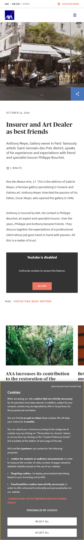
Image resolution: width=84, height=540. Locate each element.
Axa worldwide (70, 3)
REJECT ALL (42, 521)
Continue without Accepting (66, 386)
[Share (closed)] (77, 94)
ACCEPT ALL (42, 532)
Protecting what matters (32, 301)
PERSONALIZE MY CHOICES (42, 510)
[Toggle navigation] (75, 15)
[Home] (9, 15)
